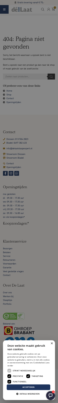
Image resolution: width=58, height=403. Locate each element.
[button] (29, 394)
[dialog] (29, 201)
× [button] (52, 343)
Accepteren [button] (28, 387)
